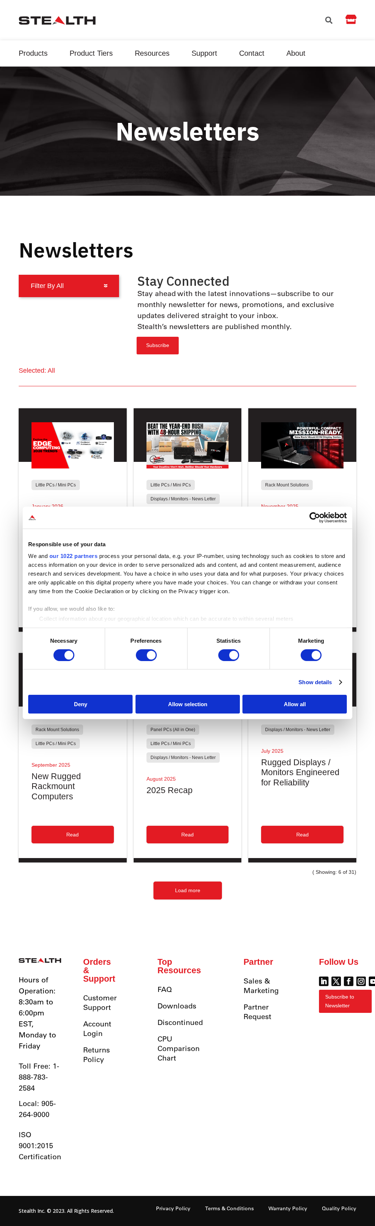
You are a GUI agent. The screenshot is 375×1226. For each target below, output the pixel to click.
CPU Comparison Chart (178, 1048)
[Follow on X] (336, 981)
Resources (152, 53)
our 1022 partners (73, 555)
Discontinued (180, 1022)
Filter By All (47, 285)
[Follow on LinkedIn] (323, 981)
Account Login (97, 1028)
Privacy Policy (173, 1208)
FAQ (164, 989)
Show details (315, 682)
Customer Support (100, 1002)
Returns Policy (96, 1054)
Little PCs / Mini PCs (56, 485)
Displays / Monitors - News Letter (183, 498)
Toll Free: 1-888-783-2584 (39, 1076)
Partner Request (257, 1011)
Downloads (176, 1005)
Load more (187, 890)
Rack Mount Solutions (287, 485)
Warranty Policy (287, 1208)
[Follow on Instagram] (361, 981)
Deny (80, 704)
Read (72, 835)
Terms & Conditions (229, 1208)
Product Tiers (91, 53)
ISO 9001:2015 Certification (40, 1145)
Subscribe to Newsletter (339, 1001)
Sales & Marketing (261, 985)
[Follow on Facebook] (348, 981)
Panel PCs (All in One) (173, 729)
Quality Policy (339, 1208)
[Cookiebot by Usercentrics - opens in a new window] (315, 517)
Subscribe (157, 345)
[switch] (146, 655)
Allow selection (187, 704)
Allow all (295, 704)
